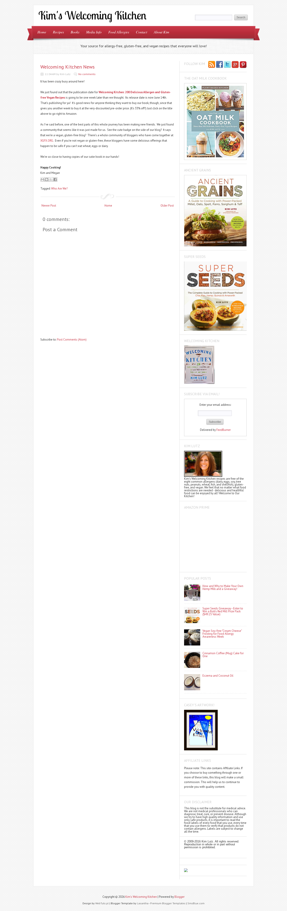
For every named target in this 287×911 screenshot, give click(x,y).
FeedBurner (223, 430)
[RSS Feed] (211, 65)
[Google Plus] (235, 65)
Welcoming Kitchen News (67, 67)
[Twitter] (227, 65)
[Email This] (42, 179)
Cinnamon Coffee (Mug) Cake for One (223, 654)
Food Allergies (118, 32)
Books (75, 32)
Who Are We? (59, 188)
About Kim (161, 32)
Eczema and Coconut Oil (217, 676)
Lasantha (142, 903)
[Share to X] (51, 179)
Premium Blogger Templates (167, 903)
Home (41, 32)
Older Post (167, 205)
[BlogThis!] (46, 179)
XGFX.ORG (46, 140)
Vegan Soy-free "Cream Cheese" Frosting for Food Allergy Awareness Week (222, 634)
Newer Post (48, 205)
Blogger (179, 897)
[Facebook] (219, 65)
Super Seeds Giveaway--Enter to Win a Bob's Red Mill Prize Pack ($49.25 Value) (222, 611)
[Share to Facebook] (55, 179)
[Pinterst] (243, 65)
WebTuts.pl (102, 903)
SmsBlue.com (195, 903)
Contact (141, 32)
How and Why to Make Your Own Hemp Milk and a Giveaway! (222, 587)
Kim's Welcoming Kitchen (141, 897)
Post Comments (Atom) (72, 339)
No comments (87, 74)
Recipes (58, 32)
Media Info (94, 32)
